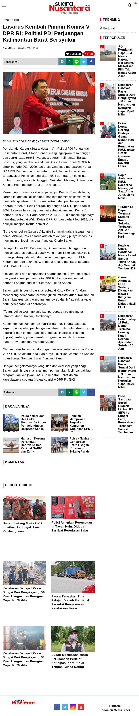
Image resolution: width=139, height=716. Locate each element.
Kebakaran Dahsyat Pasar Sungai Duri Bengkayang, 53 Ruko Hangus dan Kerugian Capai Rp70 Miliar (127, 372)
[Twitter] (83, 61)
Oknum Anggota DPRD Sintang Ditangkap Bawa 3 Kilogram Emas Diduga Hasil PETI (127, 292)
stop (89, 53)
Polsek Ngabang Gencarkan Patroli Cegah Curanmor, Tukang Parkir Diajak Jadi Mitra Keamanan (71, 446)
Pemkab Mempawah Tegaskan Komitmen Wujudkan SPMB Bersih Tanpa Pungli (72, 424)
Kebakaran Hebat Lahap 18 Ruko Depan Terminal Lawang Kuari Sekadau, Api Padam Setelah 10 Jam (127, 332)
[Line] (76, 61)
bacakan (75, 53)
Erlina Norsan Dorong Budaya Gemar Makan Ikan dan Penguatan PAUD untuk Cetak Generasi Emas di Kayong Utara (126, 145)
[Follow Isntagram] (73, 707)
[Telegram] (62, 61)
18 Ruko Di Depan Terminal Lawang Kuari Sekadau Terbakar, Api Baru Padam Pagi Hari (126, 221)
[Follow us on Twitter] (65, 707)
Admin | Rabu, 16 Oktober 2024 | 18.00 (20, 48)
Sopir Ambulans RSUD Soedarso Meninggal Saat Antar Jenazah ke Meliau (126, 186)
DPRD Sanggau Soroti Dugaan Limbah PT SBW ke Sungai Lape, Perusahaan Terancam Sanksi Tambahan (126, 414)
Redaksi (115, 705)
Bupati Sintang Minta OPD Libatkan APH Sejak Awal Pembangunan (22, 527)
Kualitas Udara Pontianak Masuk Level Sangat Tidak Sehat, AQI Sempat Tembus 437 (127, 257)
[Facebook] (91, 61)
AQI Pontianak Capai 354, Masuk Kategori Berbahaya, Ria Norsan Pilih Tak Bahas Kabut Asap (127, 61)
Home (6, 19)
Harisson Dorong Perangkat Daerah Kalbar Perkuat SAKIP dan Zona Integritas (24, 446)
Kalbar (15, 19)
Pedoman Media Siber (115, 710)
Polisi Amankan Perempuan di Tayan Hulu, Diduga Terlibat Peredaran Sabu (71, 526)
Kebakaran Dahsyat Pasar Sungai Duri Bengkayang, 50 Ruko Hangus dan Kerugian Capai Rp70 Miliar (127, 99)
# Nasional (107, 28)
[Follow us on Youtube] (81, 707)
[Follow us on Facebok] (57, 707)
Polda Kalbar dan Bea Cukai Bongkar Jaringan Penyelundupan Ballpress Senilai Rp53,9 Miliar (24, 424)
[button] (135, 2)
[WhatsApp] (69, 61)
